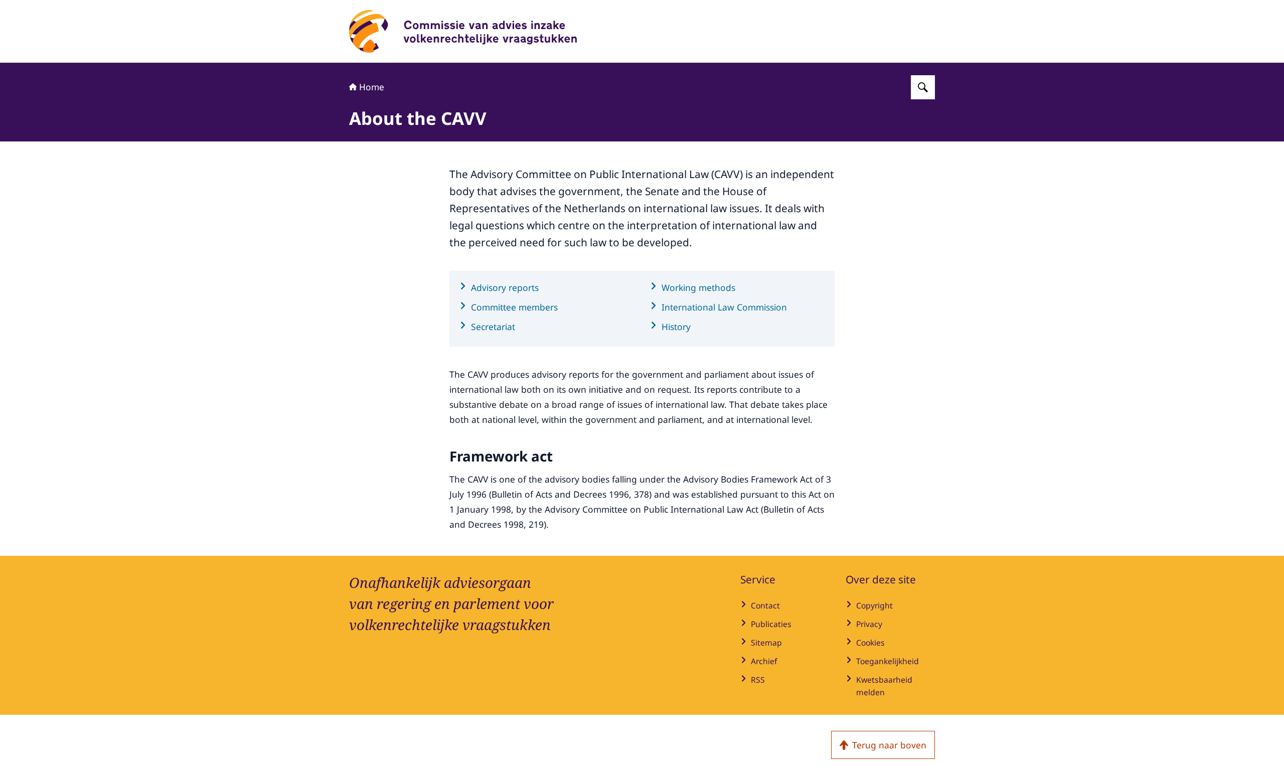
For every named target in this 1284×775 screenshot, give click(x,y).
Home (371, 87)
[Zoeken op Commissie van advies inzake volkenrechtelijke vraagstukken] (923, 87)
